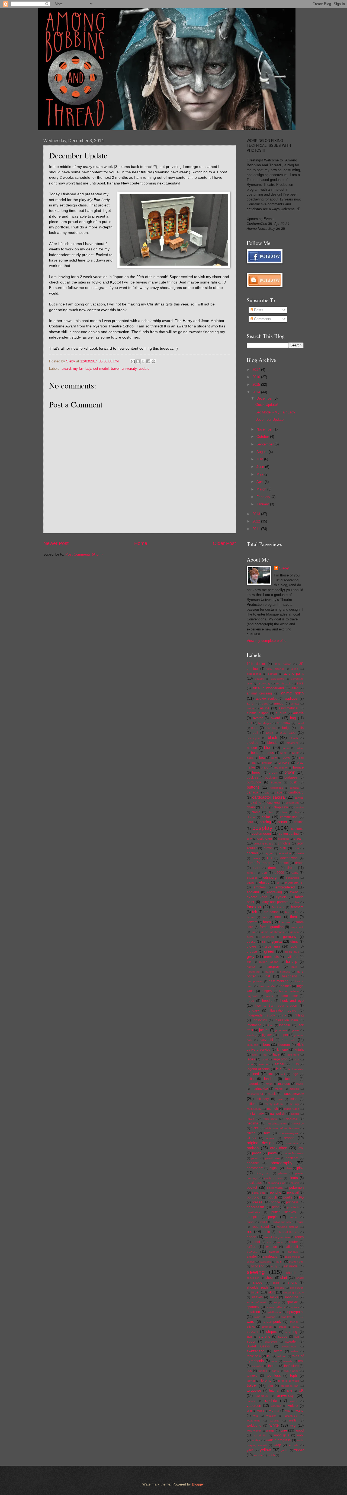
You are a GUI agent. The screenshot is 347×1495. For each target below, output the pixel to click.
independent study (261, 1015)
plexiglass (254, 1182)
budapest (291, 777)
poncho (275, 1192)
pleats (293, 1178)
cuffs (283, 848)
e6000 (279, 872)
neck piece (270, 1118)
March (261, 489)
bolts (254, 752)
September (265, 444)
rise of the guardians (277, 1237)
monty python (274, 1103)
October (263, 437)
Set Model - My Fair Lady (275, 412)
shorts (292, 1282)
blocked (252, 742)
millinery (262, 1099)
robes (299, 1237)
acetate (272, 673)
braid (264, 767)
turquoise (254, 1390)
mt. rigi (294, 1103)
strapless (267, 1326)
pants (272, 1153)
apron (251, 703)
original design (260, 1142)
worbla (256, 1440)
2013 (256, 514)
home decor (288, 995)
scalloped (265, 1261)
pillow (288, 1168)
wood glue (282, 1435)
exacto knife (257, 897)
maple (300, 1083)
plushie (295, 1182)
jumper (283, 1035)
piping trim (263, 1173)
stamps (270, 1316)
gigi (264, 941)
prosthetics (253, 1212)
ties (249, 1370)
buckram (271, 777)
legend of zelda (258, 1069)
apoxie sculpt (266, 698)
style (249, 1336)
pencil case (272, 1158)
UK (301, 1390)
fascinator (278, 907)
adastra (259, 678)
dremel (273, 867)
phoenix (253, 1163)
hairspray (272, 966)
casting (256, 802)
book (283, 752)
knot (255, 1054)
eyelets (281, 897)
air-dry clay (263, 683)
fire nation (271, 912)
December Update (269, 419)
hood (250, 1000)
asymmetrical (288, 708)
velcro (293, 1406)
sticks (251, 1326)
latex (297, 1059)
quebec (293, 1217)
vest (249, 1410)
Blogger (198, 1484)
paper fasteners (294, 1153)
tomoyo (252, 1375)
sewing (256, 1272)
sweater (291, 1341)
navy (250, 1118)
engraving (274, 892)
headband (289, 976)
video (260, 1410)
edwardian (292, 877)
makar (269, 1083)
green (269, 951)
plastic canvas (273, 1178)
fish (297, 912)
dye (264, 872)
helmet (286, 986)
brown (289, 772)
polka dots (258, 1192)
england (253, 892)
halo (294, 966)
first (287, 912)
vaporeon (254, 1406)
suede (282, 1336)
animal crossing (259, 693)
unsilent (251, 1401)
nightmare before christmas (282, 1128)
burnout (276, 782)
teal (301, 1361)
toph (293, 1375)
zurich (271, 1455)
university (129, 368)
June (260, 467)
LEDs (295, 1064)
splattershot (274, 1312)
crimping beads (263, 843)
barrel (300, 723)
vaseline (276, 1405)
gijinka (277, 941)
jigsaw (267, 1035)
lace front (293, 1054)
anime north (292, 693)
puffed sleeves (283, 1212)
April (260, 482)
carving (299, 797)
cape (278, 792)
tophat (251, 1380)
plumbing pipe (276, 1182)
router (293, 1242)
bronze (298, 767)
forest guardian (272, 927)
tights (275, 1370)
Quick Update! (266, 405)
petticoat (292, 1158)
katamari (288, 1040)
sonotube (291, 1297)
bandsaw (283, 723)
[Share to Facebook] (148, 361)
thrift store (291, 1366)
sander (252, 1256)
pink (300, 1168)
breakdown (281, 767)
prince (275, 1202)
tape (274, 1361)
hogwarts (252, 995)
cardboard (296, 792)
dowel (284, 863)
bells (300, 727)
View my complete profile (266, 641)
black (272, 737)
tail (269, 1356)
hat (267, 976)
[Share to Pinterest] (153, 361)
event (294, 892)
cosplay (262, 828)
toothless (273, 1375)
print (275, 1207)
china (264, 807)
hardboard (253, 971)
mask (272, 1093)
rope (280, 1242)
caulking (273, 802)
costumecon (261, 833)
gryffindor (291, 956)
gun (249, 961)
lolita (250, 1078)
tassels (287, 1361)
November (265, 429)
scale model (292, 1256)
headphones (255, 981)
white (274, 1425)
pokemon (296, 1187)
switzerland (255, 1351)
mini (280, 1099)
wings (270, 1430)
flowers (252, 922)
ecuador (252, 877)
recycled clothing (288, 1226)
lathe (250, 1064)
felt (254, 912)
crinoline (284, 843)
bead (254, 728)
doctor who (289, 858)
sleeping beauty (293, 1292)
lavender (263, 1064)
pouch (272, 1197)
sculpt (274, 1266)
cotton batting (289, 833)
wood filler (260, 1435)
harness (285, 971)
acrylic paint (294, 673)
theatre (273, 1366)
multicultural (254, 1108)
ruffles (251, 1247)
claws (284, 812)
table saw (254, 1356)
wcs (255, 1415)
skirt (271, 1292)
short (276, 1282)
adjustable (277, 678)
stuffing (291, 1332)
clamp (256, 812)
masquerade (292, 1093)
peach (255, 1158)
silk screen (297, 1287)
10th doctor (256, 663)
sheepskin (253, 1277)
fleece (278, 917)
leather (279, 1064)
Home (140, 543)
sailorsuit (291, 1246)
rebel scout (260, 1226)
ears (294, 872)
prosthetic (293, 1207)
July (260, 459)
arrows (295, 703)
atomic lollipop (258, 713)
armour (279, 703)
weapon (271, 1415)
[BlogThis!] (138, 361)
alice (300, 683)
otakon (253, 1148)
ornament (292, 1143)
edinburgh (270, 877)
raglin (300, 1221)
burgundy (254, 782)
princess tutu (256, 1207)
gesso (251, 941)
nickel (255, 1128)
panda (257, 1153)
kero (266, 1045)
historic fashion (289, 991)
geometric (268, 936)
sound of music (257, 1302)
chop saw (281, 807)
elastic (264, 882)
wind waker (254, 1430)
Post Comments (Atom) (83, 554)
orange (289, 1138)
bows (286, 758)
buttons (253, 787)
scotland (257, 1266)
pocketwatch (275, 1187)
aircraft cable (283, 683)
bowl (274, 757)
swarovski (271, 1341)
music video (291, 1108)
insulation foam (286, 1020)
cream (299, 838)
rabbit (263, 1221)
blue (267, 747)
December (265, 398)
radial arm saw (282, 1221)
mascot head (255, 1093)
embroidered (285, 887)
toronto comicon (288, 1380)
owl (301, 1148)
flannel (251, 917)
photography (282, 1163)
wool (300, 1435)
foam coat (285, 922)
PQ (301, 1197)
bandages (264, 723)
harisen (270, 971)
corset (282, 822)
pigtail (273, 1168)
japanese (281, 1030)
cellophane (293, 802)
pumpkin (253, 1217)
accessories (254, 673)
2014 (256, 392)
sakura (252, 1251)
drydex (251, 872)
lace (276, 1054)
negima (252, 1123)
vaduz (294, 1401)
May (260, 474)
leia (278, 1069)
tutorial (274, 1390)
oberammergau (288, 1133)
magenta (253, 1083)
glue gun (272, 946)
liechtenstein (296, 1069)
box (301, 757)
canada (252, 792)
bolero (300, 748)
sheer (269, 1277)
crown (268, 848)
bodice (286, 748)
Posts (258, 310)
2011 (256, 529)
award (66, 368)
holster (269, 995)
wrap (277, 1445)
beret (269, 732)
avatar (258, 718)
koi (265, 1054)
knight (299, 1049)
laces (251, 1059)
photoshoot (255, 1168)
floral (294, 917)
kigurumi (284, 1044)
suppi (251, 1341)
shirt (283, 1278)
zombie (258, 1455)
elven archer (294, 882)
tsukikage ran (290, 1385)
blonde (272, 742)
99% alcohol (275, 668)
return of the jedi (288, 1232)
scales (251, 1261)
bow (262, 757)
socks (273, 1297)
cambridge (276, 787)
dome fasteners (259, 863)
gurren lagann (268, 961)
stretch (252, 1332)
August (262, 452)
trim (270, 1385)
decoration (284, 853)
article (250, 708)
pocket (252, 1187)
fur (253, 931)
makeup (284, 1083)
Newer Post (56, 543)
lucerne (290, 1078)
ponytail (293, 1192)
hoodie (267, 1000)
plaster (282, 1173)
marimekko (260, 1088)
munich (272, 1108)
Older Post (224, 543)
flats (264, 917)
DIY (269, 858)
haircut (251, 966)
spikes (295, 1307)
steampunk (272, 1321)
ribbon (251, 1237)
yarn (250, 1450)
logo (295, 1074)
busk (293, 782)
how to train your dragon (276, 1005)
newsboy (298, 1123)
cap (267, 792)
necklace (291, 1118)
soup (277, 1302)
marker (279, 1088)
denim (300, 853)
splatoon (253, 1312)
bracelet (267, 762)
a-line (294, 668)
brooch (257, 772)
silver (255, 1292)
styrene (264, 1336)
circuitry (299, 807)
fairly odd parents (275, 902)
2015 (256, 384)
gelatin (294, 931)
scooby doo (296, 1261)
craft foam (264, 838)
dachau (252, 853)
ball (249, 723)
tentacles (257, 1366)
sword (278, 1351)
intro (271, 1025)
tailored (282, 1356)
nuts (267, 1133)
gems (250, 936)
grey (251, 956)
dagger (268, 853)
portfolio (253, 1197)
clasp (271, 812)
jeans (296, 1030)
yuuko (284, 1450)
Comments (262, 319)
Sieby (284, 568)
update (144, 368)
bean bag (271, 727)
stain (257, 1316)
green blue (292, 951)
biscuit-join (253, 738)
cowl (249, 838)
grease (252, 951)
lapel (265, 1059)
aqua (265, 703)
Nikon (251, 1133)
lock (283, 1074)
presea (257, 1202)
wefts (293, 1420)
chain (251, 807)
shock (300, 1277)
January (263, 504)
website (274, 1420)
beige (286, 727)
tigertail (262, 1370)
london (269, 1079)
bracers (284, 762)
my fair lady (82, 368)
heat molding (278, 981)
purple (273, 1217)
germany (290, 937)
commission (289, 817)
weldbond (254, 1425)
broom (273, 772)
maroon (294, 1088)
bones (269, 752)
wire (284, 1430)
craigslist (283, 838)
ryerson (271, 1246)
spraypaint (295, 1312)
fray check (297, 927)
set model (101, 368)
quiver (250, 1221)
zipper (299, 1450)
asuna (264, 708)
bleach (294, 738)
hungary (253, 1010)
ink (284, 1015)
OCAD (251, 1138)
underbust (262, 1395)
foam (267, 922)
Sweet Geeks (258, 1346)
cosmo (299, 822)
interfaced (254, 1025)
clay (296, 812)
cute (296, 848)
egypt (250, 882)
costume (297, 828)
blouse (252, 748)
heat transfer (267, 986)
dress (291, 868)
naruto (295, 1113)
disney (256, 858)
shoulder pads (257, 1287)
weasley (291, 1415)
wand (299, 1410)
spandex (253, 1307)
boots (295, 752)
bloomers (292, 742)
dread (256, 867)
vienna (274, 1410)
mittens (252, 1103)
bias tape (287, 733)
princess (292, 1202)
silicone (279, 1287)
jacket (264, 1030)
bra (254, 762)
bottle (250, 757)
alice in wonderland (268, 688)
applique (290, 698)
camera (294, 787)
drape (299, 863)
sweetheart (289, 1346)
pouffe (288, 1197)
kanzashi (266, 1039)
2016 (256, 377)
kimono (282, 1049)
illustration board (283, 1010)
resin (266, 1231)
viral (287, 1410)
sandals (293, 1251)
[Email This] (133, 361)
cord (250, 822)
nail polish (277, 1113)
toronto (266, 1380)
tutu (289, 1390)
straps (283, 1326)
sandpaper (271, 1256)
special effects (275, 1307)
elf (278, 882)
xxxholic (293, 1445)
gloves (251, 946)
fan (297, 902)
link (271, 1074)
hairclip (291, 962)
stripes (271, 1332)
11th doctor (283, 663)
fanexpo (254, 906)
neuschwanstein (277, 1123)
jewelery (252, 1035)
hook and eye (292, 1001)
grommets (271, 956)
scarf (279, 1261)
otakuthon (278, 1148)
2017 (256, 370)
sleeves (257, 1297)
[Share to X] (143, 361)
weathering (254, 1420)
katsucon (252, 1044)
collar (266, 817)
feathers (297, 907)
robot (256, 1242)
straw (296, 1326)
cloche (251, 817)
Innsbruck (260, 1020)
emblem (260, 887)
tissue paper (292, 1370)
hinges (267, 991)
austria (298, 713)
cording (265, 822)
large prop (280, 1059)
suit (296, 1336)
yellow (265, 1450)
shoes (257, 1282)
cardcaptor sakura (268, 797)
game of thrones (272, 931)
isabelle (285, 1025)
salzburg (274, 1251)
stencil (294, 1321)
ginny (294, 941)
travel (115, 368)
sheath (291, 1272)
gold (294, 946)
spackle (292, 1302)
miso (293, 1099)
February (263, 497)
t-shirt (294, 1351)
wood (299, 1430)
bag (293, 718)
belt (255, 732)
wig (292, 1425)
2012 (256, 521)
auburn (281, 713)
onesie (270, 1138)
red (249, 1231)
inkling (299, 1015)
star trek (286, 1316)
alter (294, 688)
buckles (252, 777)
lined (255, 1074)
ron (269, 1242)
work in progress (278, 1440)
